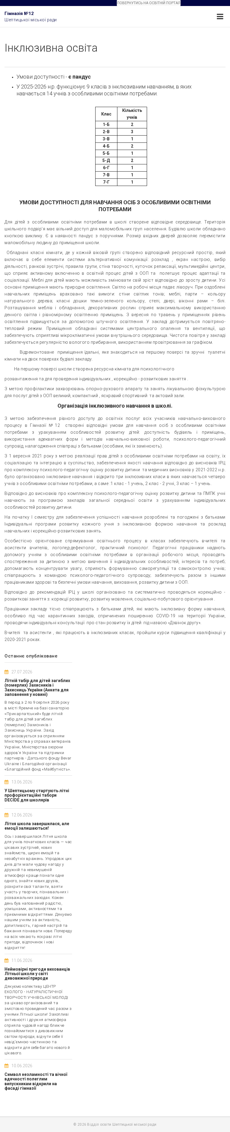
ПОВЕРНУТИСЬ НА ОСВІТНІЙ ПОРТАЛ (148, 3)
